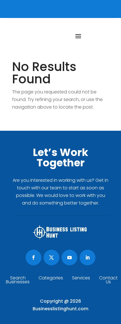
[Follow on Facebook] (33, 257)
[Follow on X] (51, 257)
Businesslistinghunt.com (60, 308)
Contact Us (108, 280)
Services (81, 278)
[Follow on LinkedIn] (87, 257)
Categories (51, 278)
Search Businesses (18, 280)
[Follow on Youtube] (69, 257)
